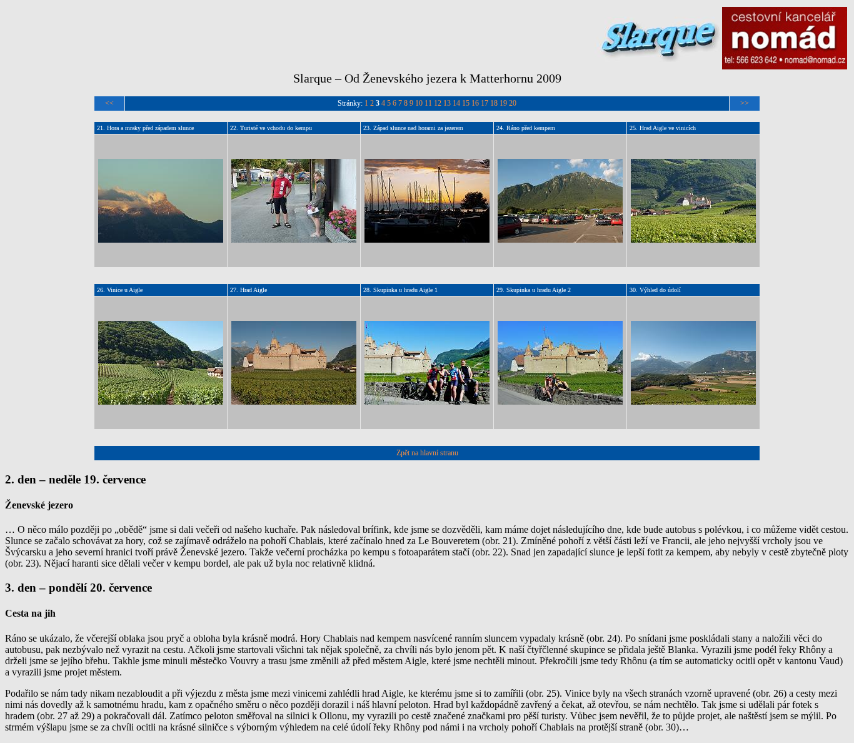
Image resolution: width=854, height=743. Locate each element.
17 (484, 103)
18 (494, 103)
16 (475, 103)
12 (437, 103)
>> (744, 103)
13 (447, 103)
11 (428, 103)
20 (512, 103)
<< (109, 103)
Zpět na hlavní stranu (427, 452)
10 (419, 103)
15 (466, 103)
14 (456, 103)
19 (503, 103)
